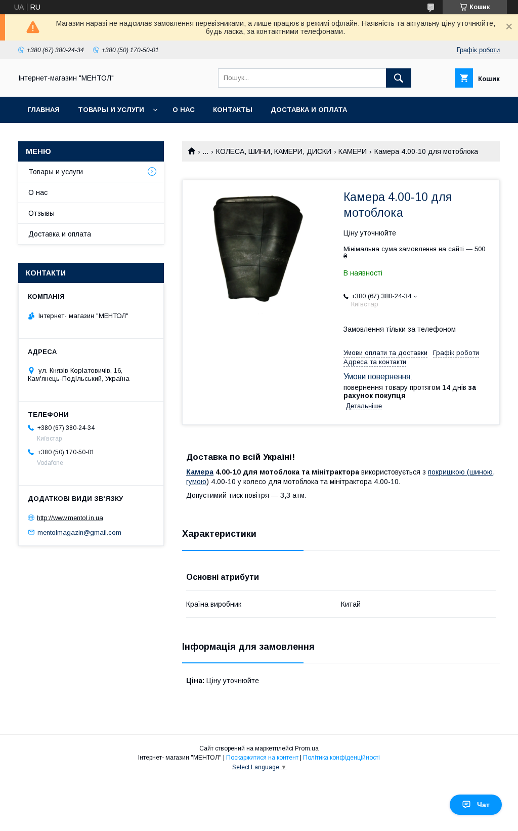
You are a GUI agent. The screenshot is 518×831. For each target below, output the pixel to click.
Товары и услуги (111, 109)
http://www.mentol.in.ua (70, 518)
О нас (183, 109)
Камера (199, 472)
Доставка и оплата (309, 109)
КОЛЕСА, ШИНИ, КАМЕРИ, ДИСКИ (273, 151)
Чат (483, 805)
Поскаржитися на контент (262, 757)
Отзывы (41, 213)
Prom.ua (307, 748)
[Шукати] (398, 78)
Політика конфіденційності (341, 757)
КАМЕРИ (352, 151)
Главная (43, 109)
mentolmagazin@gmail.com (79, 532)
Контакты (232, 109)
